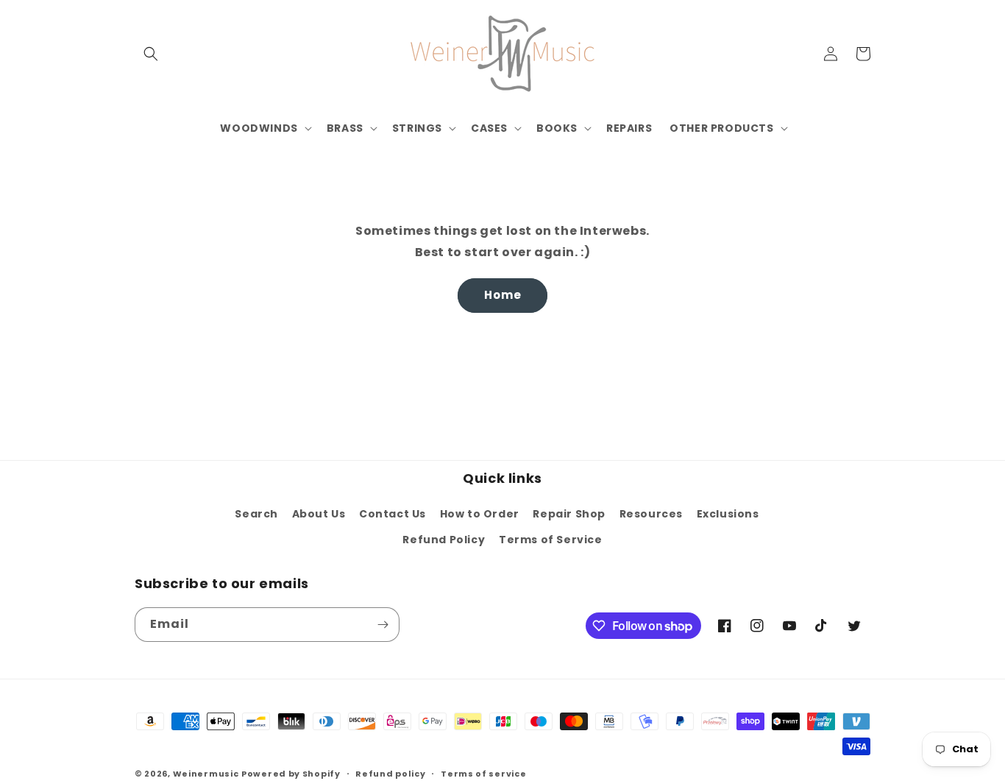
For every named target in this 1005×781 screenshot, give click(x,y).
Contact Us (392, 513)
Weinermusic (206, 774)
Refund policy (390, 774)
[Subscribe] (382, 624)
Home (503, 295)
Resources (651, 513)
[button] (151, 54)
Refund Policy (443, 539)
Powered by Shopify (291, 774)
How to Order (479, 513)
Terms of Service (551, 539)
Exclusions (728, 513)
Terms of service (483, 774)
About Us (319, 513)
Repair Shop (569, 513)
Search (256, 513)
